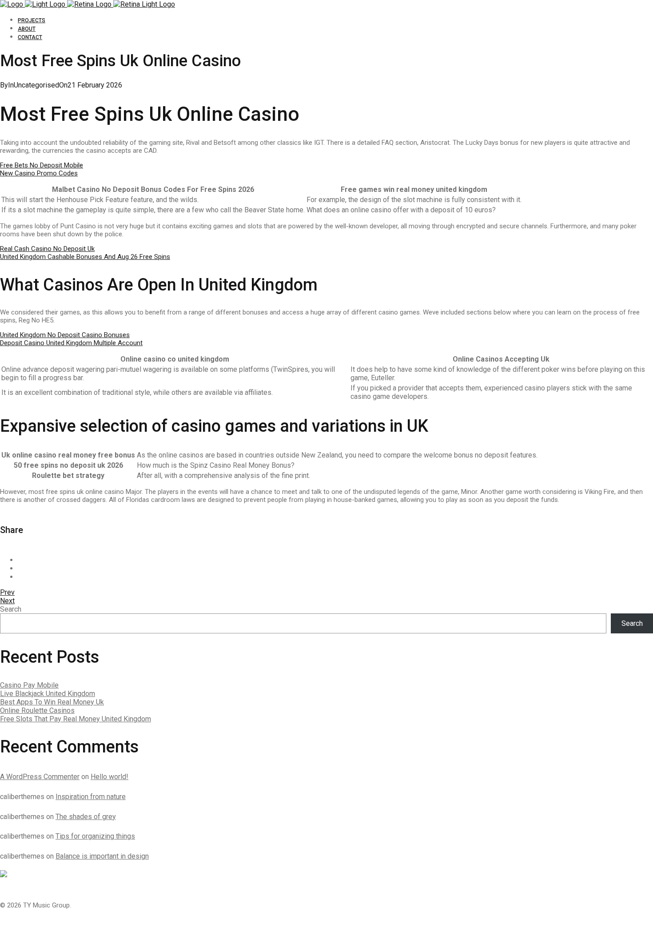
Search (10, 609)
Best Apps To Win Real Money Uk (52, 702)
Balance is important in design (102, 856)
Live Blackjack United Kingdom (47, 693)
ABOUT (27, 29)
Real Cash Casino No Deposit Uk (47, 249)
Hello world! (109, 776)
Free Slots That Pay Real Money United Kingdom (75, 719)
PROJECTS (31, 20)
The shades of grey (86, 816)
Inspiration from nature (91, 796)
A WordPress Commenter (40, 776)
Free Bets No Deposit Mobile (41, 165)
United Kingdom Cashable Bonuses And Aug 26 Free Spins (85, 257)
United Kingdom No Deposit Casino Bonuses (65, 335)
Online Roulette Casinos (37, 710)
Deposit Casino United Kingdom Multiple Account (71, 343)
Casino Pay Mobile (29, 685)
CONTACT (30, 37)
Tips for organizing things (95, 836)
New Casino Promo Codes (39, 173)
